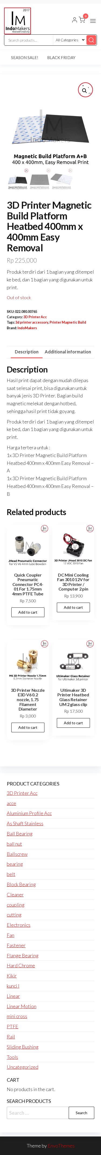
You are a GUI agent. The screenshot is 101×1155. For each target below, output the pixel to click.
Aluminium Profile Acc (29, 813)
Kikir (12, 976)
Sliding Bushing (23, 1047)
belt (11, 874)
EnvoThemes (61, 1146)
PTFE (12, 1026)
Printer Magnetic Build (68, 322)
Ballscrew (17, 854)
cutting (14, 915)
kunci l (13, 986)
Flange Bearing (23, 955)
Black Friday (61, 57)
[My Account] (74, 20)
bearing (15, 864)
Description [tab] (27, 351)
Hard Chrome (21, 965)
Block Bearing (21, 884)
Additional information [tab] (68, 351)
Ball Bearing (20, 834)
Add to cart (27, 612)
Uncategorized (22, 1067)
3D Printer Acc (35, 317)
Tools (12, 1057)
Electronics (18, 925)
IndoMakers (27, 328)
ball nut (14, 844)
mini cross (17, 1016)
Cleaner (15, 894)
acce (11, 803)
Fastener (16, 945)
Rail (11, 1037)
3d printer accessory (31, 322)
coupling (16, 905)
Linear (13, 996)
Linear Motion (21, 1006)
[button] (93, 21)
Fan (10, 935)
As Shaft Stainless (25, 823)
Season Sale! (24, 57)
